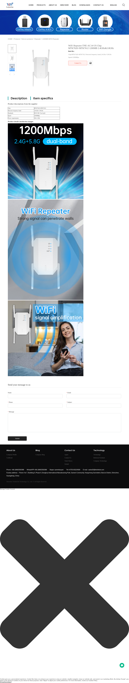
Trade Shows (68, 461)
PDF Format (90, 63)
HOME (31, 5)
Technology (97, 454)
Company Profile (11, 454)
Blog (74, 5)
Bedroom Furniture (99, 458)
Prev (10, 74)
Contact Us (98, 5)
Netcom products (27, 39)
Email (68, 392)
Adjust (9, 682)
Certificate (9, 458)
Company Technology (100, 461)
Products (41, 5)
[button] (64, 584)
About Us (53, 5)
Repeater (37, 39)
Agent (66, 454)
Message (11, 412)
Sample (66, 464)
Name (9, 392)
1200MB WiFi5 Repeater (50, 39)
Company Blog (40, 454)
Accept (2, 682)
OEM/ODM (64, 5)
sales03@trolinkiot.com (96, 470)
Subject (69, 402)
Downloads (84, 5)
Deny (5, 682)
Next (14, 74)
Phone (10, 402)
